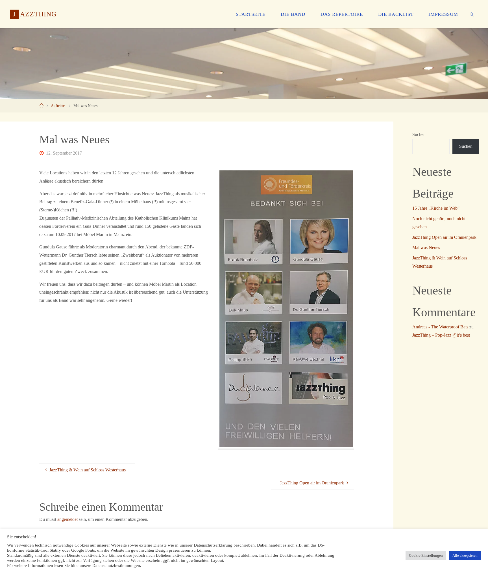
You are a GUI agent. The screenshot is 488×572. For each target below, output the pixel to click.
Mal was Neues (426, 247)
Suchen (419, 134)
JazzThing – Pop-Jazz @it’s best (441, 335)
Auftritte (58, 105)
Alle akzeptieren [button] (465, 555)
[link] (472, 14)
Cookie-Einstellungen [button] (426, 555)
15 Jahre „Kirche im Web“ (435, 208)
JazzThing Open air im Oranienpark (444, 237)
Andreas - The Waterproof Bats (440, 326)
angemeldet (67, 519)
